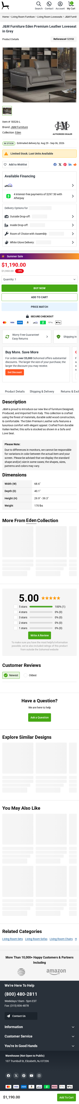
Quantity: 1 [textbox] (9, 279)
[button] (39, 6)
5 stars (23, 606)
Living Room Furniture (23, 16)
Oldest (33, 675)
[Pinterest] (65, 164)
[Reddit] (75, 164)
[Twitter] (60, 164)
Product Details (10, 39)
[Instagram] (39, 1076)
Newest (13, 675)
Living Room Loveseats (49, 16)
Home (5, 16)
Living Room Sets (12, 938)
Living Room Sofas (36, 938)
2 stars (23, 622)
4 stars (23, 612)
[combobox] (39, 279)
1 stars (23, 628)
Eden (18, 132)
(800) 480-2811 (21, 994)
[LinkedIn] (70, 164)
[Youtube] (31, 1076)
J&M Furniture (19, 127)
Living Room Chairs (61, 938)
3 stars (23, 617)
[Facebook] (55, 164)
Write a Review (39, 635)
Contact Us (19, 1016)
